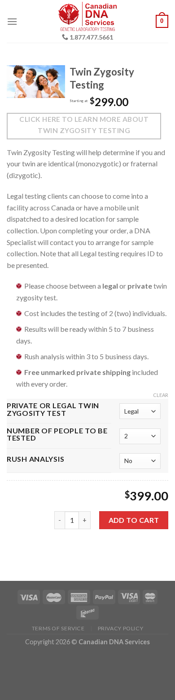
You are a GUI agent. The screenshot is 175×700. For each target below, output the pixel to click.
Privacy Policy (121, 628)
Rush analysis (35, 459)
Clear (160, 395)
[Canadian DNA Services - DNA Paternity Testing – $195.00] (88, 17)
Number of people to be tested (57, 434)
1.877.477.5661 (91, 37)
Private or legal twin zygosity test (53, 409)
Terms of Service (58, 628)
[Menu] (12, 21)
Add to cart (134, 520)
